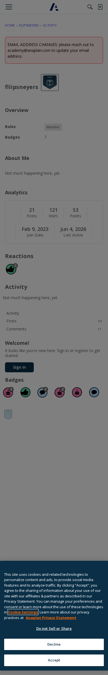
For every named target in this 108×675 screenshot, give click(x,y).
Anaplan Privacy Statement (51, 617)
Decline (54, 644)
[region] (54, 616)
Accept (54, 660)
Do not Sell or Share (54, 628)
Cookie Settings (23, 612)
